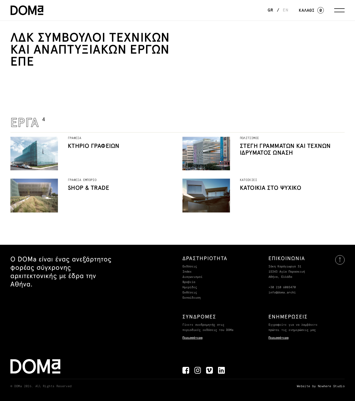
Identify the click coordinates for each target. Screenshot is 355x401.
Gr (270, 10)
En (285, 10)
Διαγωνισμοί (192, 277)
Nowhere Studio (331, 386)
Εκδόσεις (189, 266)
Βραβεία (188, 282)
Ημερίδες (189, 287)
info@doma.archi (282, 292)
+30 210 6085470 (282, 287)
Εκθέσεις (189, 292)
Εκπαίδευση (191, 297)
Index (187, 271)
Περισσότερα (192, 338)
